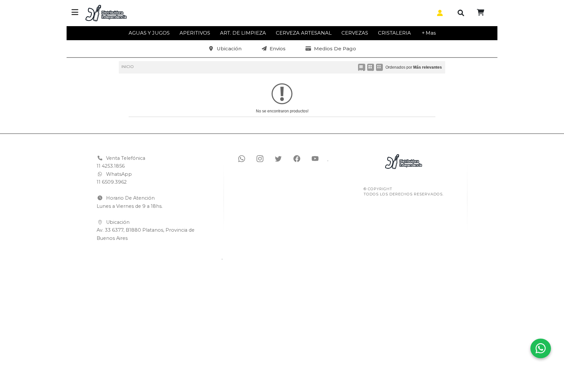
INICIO (127, 66)
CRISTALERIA (394, 33)
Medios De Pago (335, 48)
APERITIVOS (195, 33)
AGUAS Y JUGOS (149, 33)
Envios (278, 48)
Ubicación (229, 48)
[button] (438, 13)
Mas (431, 33)
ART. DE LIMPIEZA (243, 33)
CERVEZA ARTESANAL (304, 33)
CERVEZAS (354, 33)
